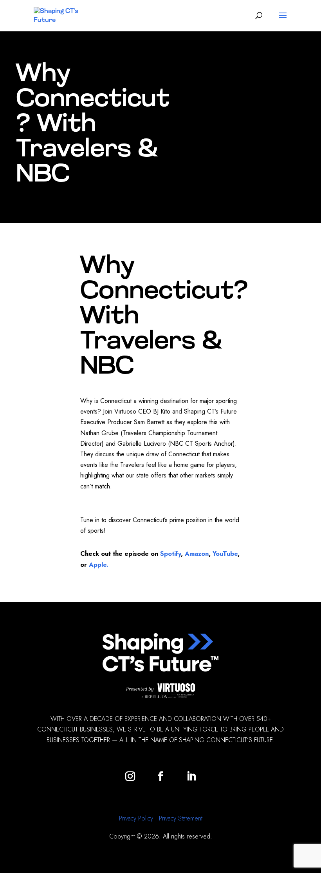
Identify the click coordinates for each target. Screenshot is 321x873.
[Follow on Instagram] (130, 776)
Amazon (197, 553)
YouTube (224, 553)
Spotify (169, 553)
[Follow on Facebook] (160, 776)
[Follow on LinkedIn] (191, 776)
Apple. (98, 564)
